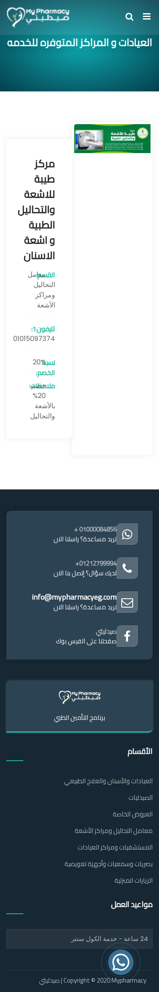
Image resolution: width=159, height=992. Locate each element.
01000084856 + (95, 529)
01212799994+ (96, 563)
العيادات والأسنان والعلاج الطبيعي (108, 781)
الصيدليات (140, 797)
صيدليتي (106, 631)
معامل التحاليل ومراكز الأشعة (114, 830)
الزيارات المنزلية (133, 880)
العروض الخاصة (133, 814)
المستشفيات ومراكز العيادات (115, 847)
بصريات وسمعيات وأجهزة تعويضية (108, 864)
